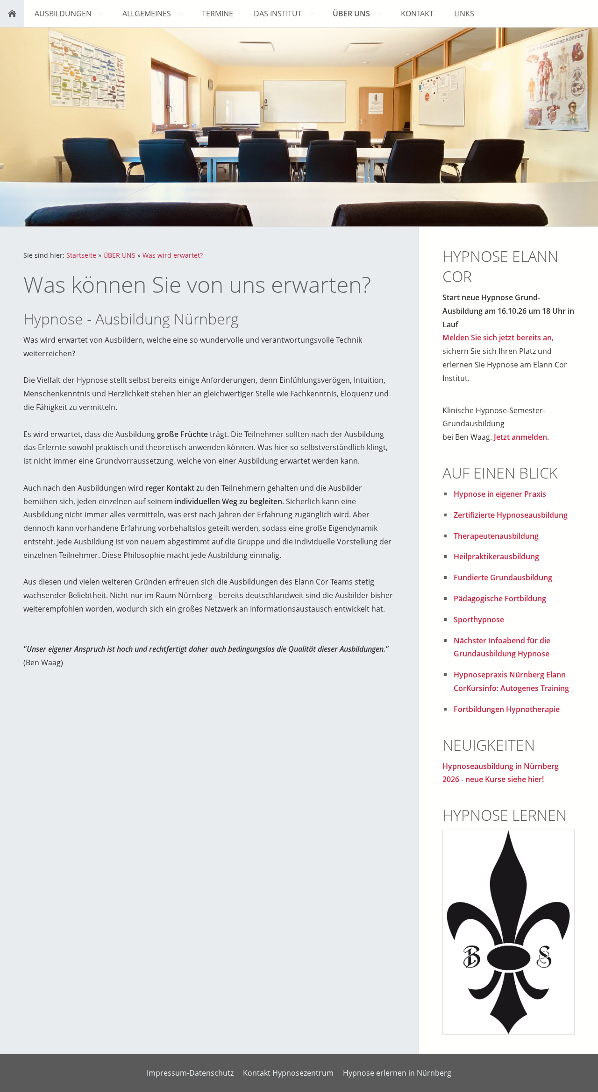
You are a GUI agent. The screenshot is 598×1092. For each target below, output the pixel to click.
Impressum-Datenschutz (190, 1073)
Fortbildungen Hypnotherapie (507, 709)
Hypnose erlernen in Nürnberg (397, 1073)
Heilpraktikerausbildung (496, 556)
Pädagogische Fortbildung (500, 598)
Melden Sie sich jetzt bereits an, (498, 337)
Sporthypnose (479, 619)
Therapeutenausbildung (496, 536)
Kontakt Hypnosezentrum (288, 1073)
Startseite (81, 255)
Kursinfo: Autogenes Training (517, 688)
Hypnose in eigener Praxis (500, 494)
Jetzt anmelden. (521, 437)
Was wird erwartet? (172, 255)
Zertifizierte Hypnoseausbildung (511, 515)
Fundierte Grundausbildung (503, 577)
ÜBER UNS (119, 255)
